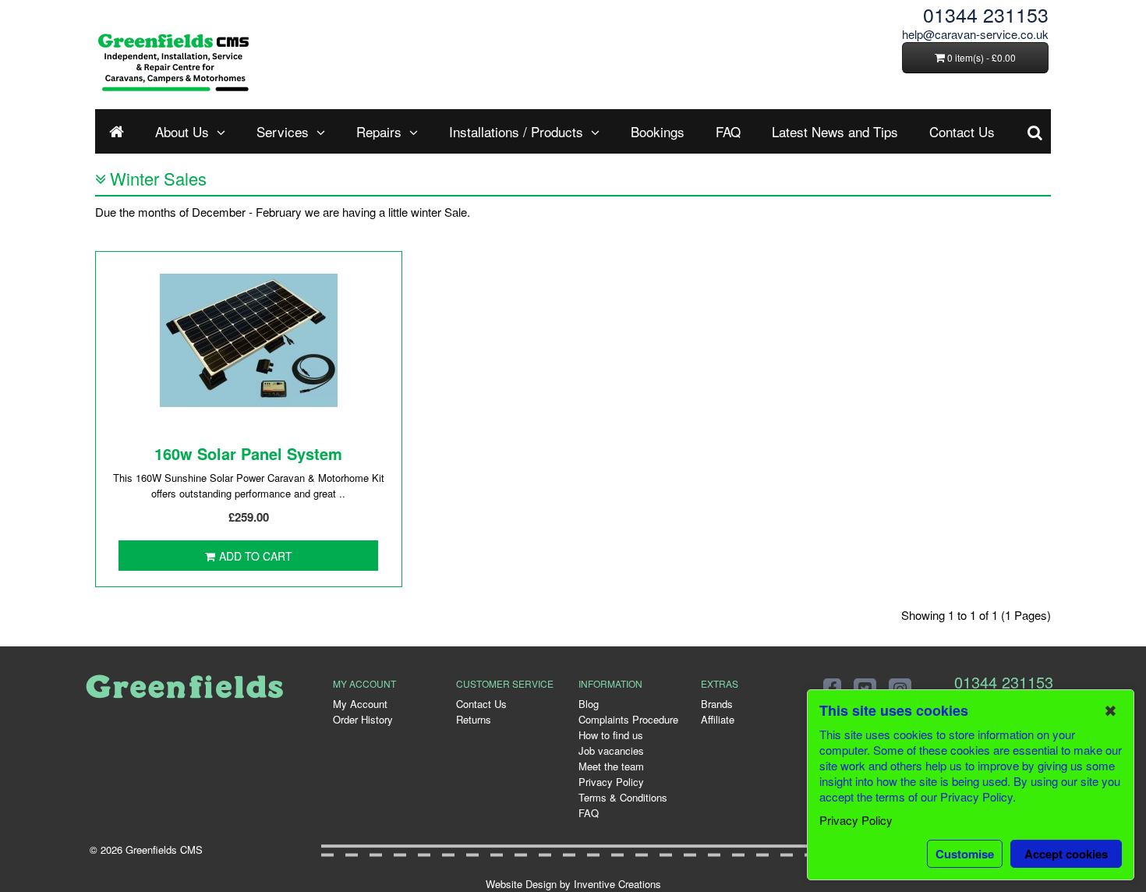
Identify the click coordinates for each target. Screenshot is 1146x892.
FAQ (728, 131)
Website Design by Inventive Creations (573, 883)
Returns (473, 719)
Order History (363, 719)
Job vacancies (611, 750)
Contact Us (962, 131)
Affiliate (717, 719)
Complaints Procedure (628, 719)
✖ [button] (1110, 710)
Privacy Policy (611, 781)
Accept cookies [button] (1066, 853)
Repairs (378, 131)
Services (282, 131)
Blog (588, 703)
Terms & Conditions (622, 797)
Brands (717, 703)
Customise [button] (965, 853)
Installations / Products (516, 131)
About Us (182, 131)
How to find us (610, 734)
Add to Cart (255, 556)
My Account (360, 703)
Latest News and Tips (835, 131)
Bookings (657, 131)
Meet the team (611, 766)
